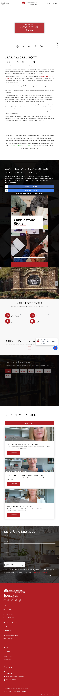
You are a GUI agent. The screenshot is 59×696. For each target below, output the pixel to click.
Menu (7, 3)
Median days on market (17, 320)
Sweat (39, 371)
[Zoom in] (57, 43)
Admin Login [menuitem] (16, 691)
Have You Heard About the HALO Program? (23, 444)
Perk (32, 371)
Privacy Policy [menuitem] (7, 691)
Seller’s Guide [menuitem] (8, 641)
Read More (13, 452)
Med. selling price (18, 314)
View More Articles (29, 423)
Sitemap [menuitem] (24, 691)
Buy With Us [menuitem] (7, 609)
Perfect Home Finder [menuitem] (9, 617)
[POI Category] (17, 46)
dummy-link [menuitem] (7, 643)
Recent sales (42, 314)
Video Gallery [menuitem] (8, 656)
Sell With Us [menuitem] (7, 630)
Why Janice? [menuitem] (7, 651)
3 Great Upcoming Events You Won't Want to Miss (25, 475)
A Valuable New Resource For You (19, 506)
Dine (8, 371)
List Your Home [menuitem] (8, 633)
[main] (29, 266)
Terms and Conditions (35, 572)
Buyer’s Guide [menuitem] (7, 620)
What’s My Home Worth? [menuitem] (11, 635)
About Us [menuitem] (6, 654)
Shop (24, 371)
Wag (9, 375)
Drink (16, 371)
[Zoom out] (57, 46)
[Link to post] (29, 434)
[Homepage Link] (29, 3)
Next (56, 283)
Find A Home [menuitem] (7, 612)
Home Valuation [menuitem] (8, 638)
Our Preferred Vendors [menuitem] (10, 662)
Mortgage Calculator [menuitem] (10, 622)
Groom (48, 371)
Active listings (39, 320)
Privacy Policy (44, 572)
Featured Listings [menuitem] (9, 614)
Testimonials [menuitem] (7, 659)
